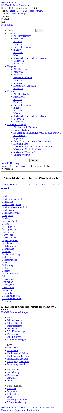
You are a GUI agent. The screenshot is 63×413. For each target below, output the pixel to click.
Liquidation (7, 282)
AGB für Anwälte (45, 407)
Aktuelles (12, 377)
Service (23, 166)
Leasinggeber (8, 226)
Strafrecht (18, 63)
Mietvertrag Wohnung (24, 152)
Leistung (6, 270)
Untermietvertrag (21, 154)
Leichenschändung (11, 254)
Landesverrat (8, 210)
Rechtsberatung (14, 325)
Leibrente (6, 251)
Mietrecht (18, 55)
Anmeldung (13, 372)
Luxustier (6, 301)
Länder (5, 196)
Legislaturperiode (10, 246)
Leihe (4, 262)
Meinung (17, 83)
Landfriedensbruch (11, 212)
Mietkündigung (20, 143)
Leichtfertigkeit (9, 259)
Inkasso (17, 49)
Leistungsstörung (10, 273)
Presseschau (13, 334)
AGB (10, 380)
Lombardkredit (9, 293)
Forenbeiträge (35, 11)
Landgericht (7, 215)
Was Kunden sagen (16, 331)
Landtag (6, 218)
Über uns (11, 388)
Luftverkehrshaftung (12, 298)
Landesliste (7, 201)
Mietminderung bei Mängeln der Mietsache (34, 146)
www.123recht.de (10, 166)
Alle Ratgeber (20, 69)
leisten (5, 268)
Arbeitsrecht (19, 38)
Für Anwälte (33, 410)
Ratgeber (13, 11)
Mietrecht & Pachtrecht (24, 85)
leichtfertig (7, 257)
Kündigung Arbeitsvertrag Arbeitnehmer (32, 141)
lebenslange (7, 235)
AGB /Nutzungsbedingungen (18, 398)
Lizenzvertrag (8, 287)
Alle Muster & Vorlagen (25, 127)
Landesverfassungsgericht (14, 207)
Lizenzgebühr (8, 284)
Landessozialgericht (11, 204)
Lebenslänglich (9, 237)
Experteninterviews (22, 77)
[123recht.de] (15, 5)
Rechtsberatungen (18, 13)
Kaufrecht (18, 52)
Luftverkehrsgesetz (11, 295)
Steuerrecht (18, 60)
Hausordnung (20, 135)
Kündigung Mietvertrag (18, 361)
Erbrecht (17, 41)
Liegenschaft (8, 279)
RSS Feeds (12, 350)
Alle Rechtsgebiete (22, 36)
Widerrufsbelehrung (16, 402)
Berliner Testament (22, 130)
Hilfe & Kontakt (9, 2)
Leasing (5, 223)
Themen (11, 33)
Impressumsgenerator (17, 358)
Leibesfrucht (8, 248)
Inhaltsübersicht (14, 320)
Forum (10, 91)
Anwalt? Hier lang (10, 163)
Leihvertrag (7, 265)
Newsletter (12, 347)
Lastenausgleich (9, 221)
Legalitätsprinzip (10, 240)
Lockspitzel (7, 290)
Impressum (18, 138)
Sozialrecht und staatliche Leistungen (31, 58)
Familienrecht (20, 44)
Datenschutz (13, 394)
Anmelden (12, 328)
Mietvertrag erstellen (17, 364)
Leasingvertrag (9, 232)
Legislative (7, 243)
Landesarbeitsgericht (12, 199)
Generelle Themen (22, 47)
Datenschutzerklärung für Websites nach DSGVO (37, 132)
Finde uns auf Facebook (19, 356)
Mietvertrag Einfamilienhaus (27, 149)
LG (3, 276)
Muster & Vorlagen (16, 124)
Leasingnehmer (9, 229)
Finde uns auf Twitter (17, 353)
